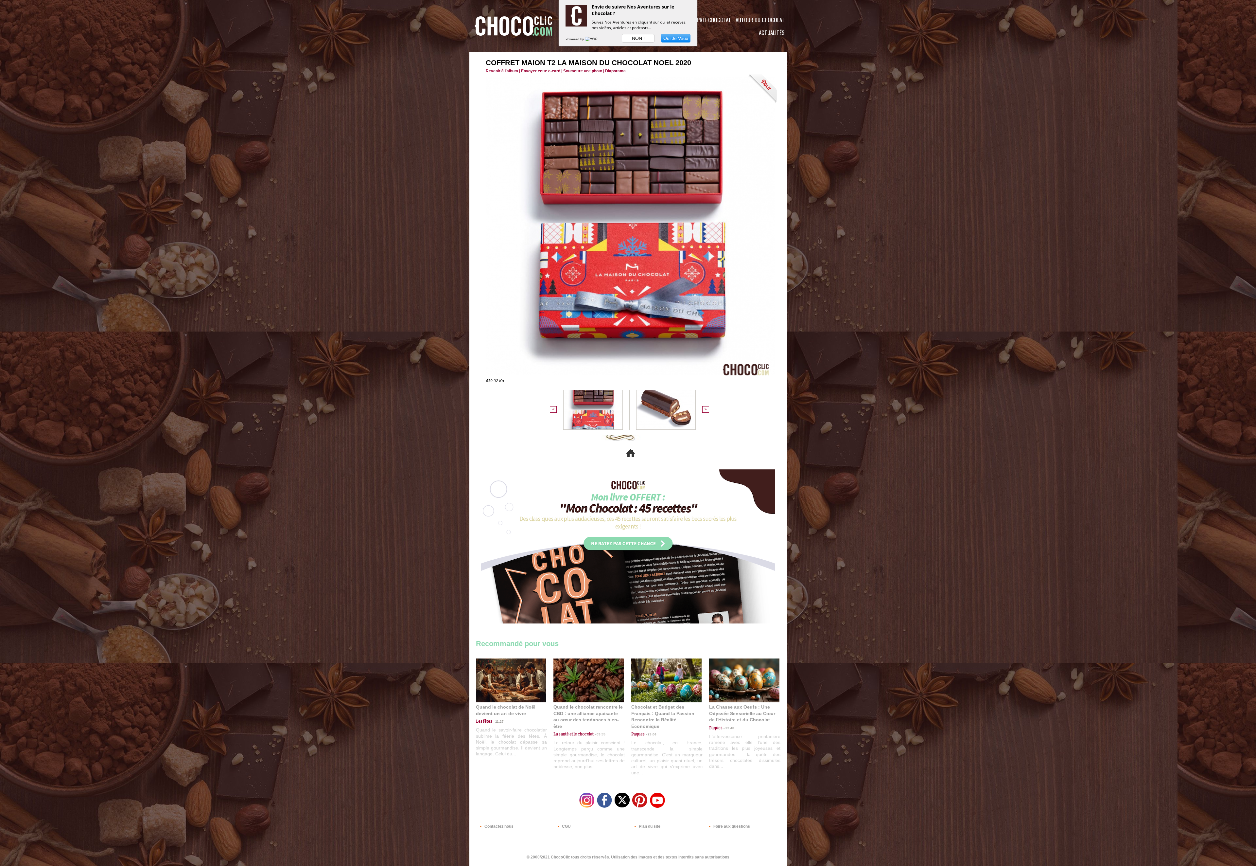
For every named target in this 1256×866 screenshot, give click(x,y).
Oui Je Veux (675, 38)
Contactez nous (498, 826)
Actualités (772, 32)
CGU (566, 826)
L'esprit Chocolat (710, 20)
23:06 (650, 734)
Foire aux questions (731, 826)
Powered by (575, 39)
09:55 (599, 734)
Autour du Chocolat (760, 20)
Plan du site (649, 826)
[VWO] (592, 39)
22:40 (728, 728)
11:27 (498, 721)
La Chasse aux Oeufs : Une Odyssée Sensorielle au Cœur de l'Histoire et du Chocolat (742, 713)
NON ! (638, 38)
